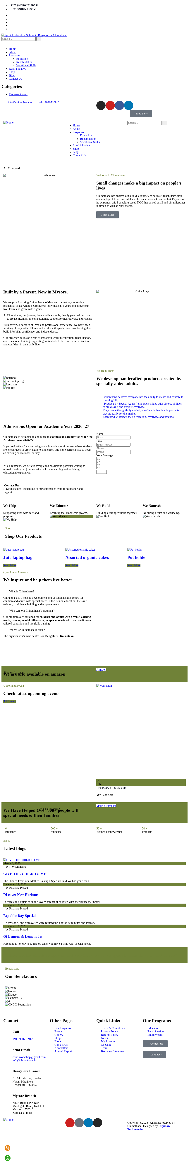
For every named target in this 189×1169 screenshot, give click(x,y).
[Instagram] (101, 105)
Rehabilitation (24, 62)
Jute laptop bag (17, 557)
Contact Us (15, 78)
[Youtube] (110, 105)
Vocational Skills (26, 65)
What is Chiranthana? (21, 591)
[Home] (8, 122)
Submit (101, 472)
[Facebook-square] (79, 1122)
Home (12, 48)
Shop (12, 72)
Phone (100, 448)
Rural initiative (17, 68)
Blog (12, 75)
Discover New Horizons (20, 895)
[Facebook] (119, 105)
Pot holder (137, 557)
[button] (48, 391)
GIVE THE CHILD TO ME (24, 874)
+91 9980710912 (23, 1039)
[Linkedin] (128, 105)
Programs (14, 55)
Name (99, 433)
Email (99, 441)
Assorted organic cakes (87, 557)
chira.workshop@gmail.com (29, 1057)
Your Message (104, 455)
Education (22, 58)
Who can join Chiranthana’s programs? (32, 610)
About (12, 52)
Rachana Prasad (18, 94)
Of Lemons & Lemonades (22, 936)
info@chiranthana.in (24, 1060)
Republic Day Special (19, 916)
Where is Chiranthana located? (27, 629)
